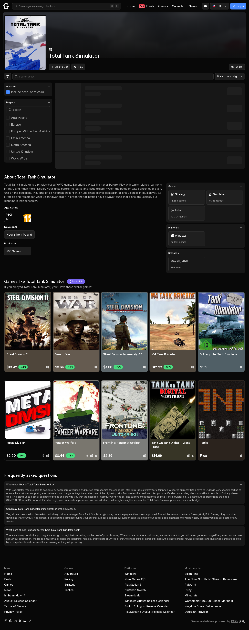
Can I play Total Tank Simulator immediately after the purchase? (41, 508)
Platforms (173, 227)
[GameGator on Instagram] (6, 621)
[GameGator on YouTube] (15, 621)
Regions (10, 102)
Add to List (61, 66)
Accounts (11, 86)
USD (220, 6)
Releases (173, 253)
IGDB (234, 621)
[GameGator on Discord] (205, 6)
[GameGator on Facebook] (10, 621)
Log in (240, 6)
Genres (172, 186)
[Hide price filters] (7, 76)
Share (238, 66)
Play (80, 66)
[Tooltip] (42, 92)
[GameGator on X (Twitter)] (20, 621)
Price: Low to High (227, 76)
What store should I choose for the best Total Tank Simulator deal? (43, 529)
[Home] (6, 6)
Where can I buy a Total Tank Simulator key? (31, 484)
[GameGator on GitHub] (29, 621)
